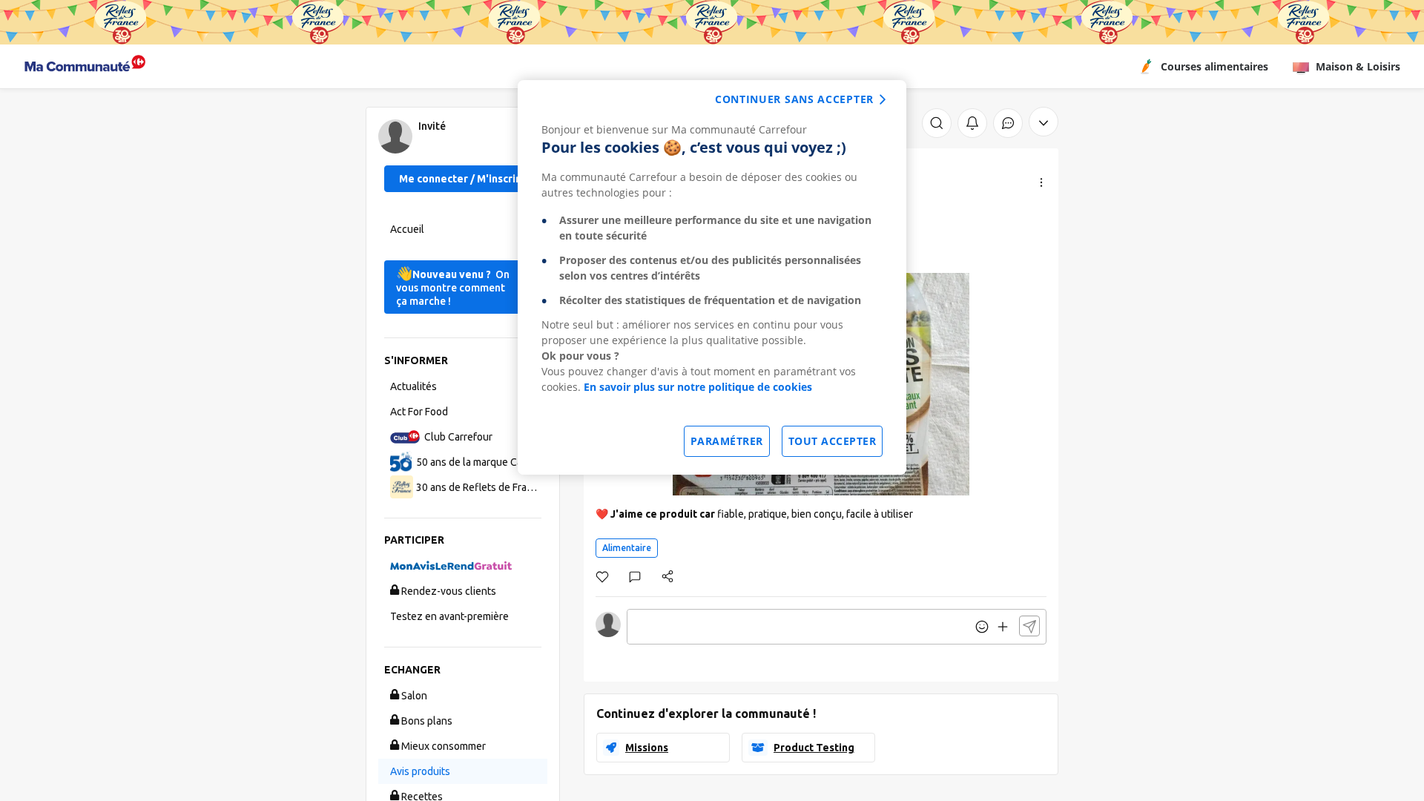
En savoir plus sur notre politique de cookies (698, 387)
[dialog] (712, 277)
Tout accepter (832, 441)
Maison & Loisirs (1358, 66)
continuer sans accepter (794, 99)
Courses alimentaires (1214, 66)
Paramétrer (726, 441)
